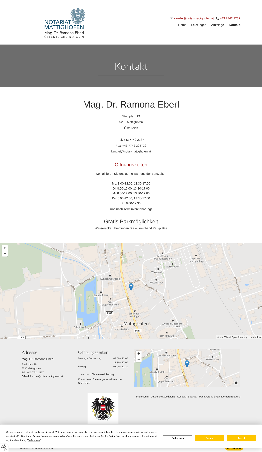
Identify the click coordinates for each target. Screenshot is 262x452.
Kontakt (234, 24)
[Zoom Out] (5, 254)
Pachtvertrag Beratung (227, 396)
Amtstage (217, 24)
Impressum (142, 396)
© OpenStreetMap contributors (245, 337)
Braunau (192, 396)
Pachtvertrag (206, 396)
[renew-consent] (4, 447)
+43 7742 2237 (230, 18)
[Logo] (56, 22)
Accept (241, 438)
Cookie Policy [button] (108, 436)
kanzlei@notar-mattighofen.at (194, 18)
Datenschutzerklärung (163, 396)
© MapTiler (223, 337)
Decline (209, 438)
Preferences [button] (34, 440)
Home (182, 24)
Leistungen (198, 24)
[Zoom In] (5, 248)
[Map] (131, 291)
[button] (131, 287)
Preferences (178, 438)
